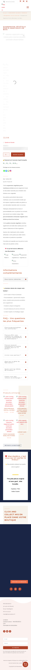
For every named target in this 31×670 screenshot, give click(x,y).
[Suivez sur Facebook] (11, 589)
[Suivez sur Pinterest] (19, 589)
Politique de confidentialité (18, 660)
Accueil (5, 12)
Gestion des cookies (17, 663)
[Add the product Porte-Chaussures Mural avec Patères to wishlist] (13, 421)
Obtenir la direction (10, 563)
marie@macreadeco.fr (11, 572)
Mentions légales (7, 660)
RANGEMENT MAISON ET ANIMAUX (18, 12)
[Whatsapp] (4, 171)
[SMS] (8, 171)
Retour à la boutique (12, 445)
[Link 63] (3, 7)
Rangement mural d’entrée (11, 15)
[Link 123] (23, 35)
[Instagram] (10, 171)
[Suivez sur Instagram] (15, 589)
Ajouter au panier (18, 154)
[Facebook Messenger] (6, 171)
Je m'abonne (15, 647)
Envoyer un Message (19, 581)
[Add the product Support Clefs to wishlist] (25, 421)
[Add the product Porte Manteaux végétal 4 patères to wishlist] (13, 398)
